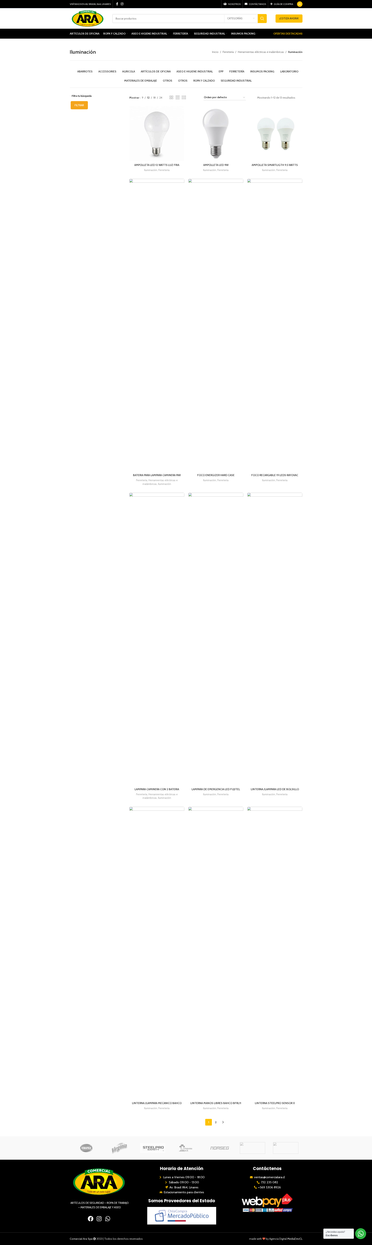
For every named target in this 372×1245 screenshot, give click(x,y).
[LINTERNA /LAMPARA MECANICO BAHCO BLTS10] (156, 953)
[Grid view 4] (184, 97)
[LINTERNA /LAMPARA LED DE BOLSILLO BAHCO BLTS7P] (274, 639)
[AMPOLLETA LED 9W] (215, 133)
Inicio (215, 52)
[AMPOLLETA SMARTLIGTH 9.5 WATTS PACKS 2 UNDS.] (274, 133)
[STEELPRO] (152, 1148)
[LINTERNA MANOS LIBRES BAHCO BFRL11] (215, 953)
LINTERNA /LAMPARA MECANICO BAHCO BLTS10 (157, 1105)
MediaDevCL (294, 1239)
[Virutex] (86, 1148)
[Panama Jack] (186, 1148)
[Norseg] (219, 1148)
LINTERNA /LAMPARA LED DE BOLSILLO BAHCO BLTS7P (275, 791)
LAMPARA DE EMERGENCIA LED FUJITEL (216, 789)
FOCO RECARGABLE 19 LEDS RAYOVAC (274, 475)
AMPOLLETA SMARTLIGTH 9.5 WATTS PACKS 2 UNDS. (275, 167)
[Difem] (252, 1148)
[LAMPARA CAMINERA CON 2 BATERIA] (156, 639)
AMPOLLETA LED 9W (215, 165)
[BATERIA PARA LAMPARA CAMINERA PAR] (156, 325)
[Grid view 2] (171, 97)
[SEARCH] (262, 18)
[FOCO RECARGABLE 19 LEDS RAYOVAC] (274, 325)
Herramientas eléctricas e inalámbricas (261, 52)
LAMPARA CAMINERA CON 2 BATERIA (157, 789)
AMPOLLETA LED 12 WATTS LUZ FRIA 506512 (156, 167)
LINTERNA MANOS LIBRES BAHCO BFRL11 (215, 1103)
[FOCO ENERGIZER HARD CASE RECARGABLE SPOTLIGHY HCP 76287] (215, 325)
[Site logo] (88, 18)
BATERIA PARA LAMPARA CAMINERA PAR (157, 475)
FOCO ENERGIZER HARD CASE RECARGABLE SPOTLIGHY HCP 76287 (216, 477)
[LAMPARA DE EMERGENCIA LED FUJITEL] (215, 639)
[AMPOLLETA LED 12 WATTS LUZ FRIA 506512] (156, 133)
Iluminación (150, 170)
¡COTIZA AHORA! (289, 18)
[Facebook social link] (117, 4)
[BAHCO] (285, 1148)
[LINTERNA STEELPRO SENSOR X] (274, 953)
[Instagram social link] (122, 4)
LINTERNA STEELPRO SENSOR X (275, 1103)
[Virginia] (119, 1148)
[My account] (299, 4)
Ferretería (228, 52)
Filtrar (79, 105)
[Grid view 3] (177, 97)
